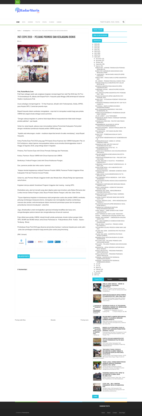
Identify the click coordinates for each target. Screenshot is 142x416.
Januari (98, 271)
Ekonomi (30, 22)
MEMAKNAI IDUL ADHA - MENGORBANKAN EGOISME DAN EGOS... (108, 191)
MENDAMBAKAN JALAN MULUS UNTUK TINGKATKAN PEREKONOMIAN (107, 125)
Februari (98, 269)
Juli (97, 264)
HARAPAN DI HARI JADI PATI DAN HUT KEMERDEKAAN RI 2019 (107, 145)
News (23, 22)
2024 (95, 48)
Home (18, 22)
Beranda (53, 320)
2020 (95, 55)
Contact (115, 412)
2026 (95, 44)
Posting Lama (84, 320)
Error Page (122, 412)
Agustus (98, 66)
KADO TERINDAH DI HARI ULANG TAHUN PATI (109, 214)
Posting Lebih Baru (20, 320)
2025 (95, 46)
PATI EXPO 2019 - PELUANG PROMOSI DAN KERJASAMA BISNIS (108, 241)
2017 (95, 275)
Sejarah (51, 22)
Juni (97, 265)
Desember (99, 58)
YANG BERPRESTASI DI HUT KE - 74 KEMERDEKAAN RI (106, 148)
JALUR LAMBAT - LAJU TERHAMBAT (106, 116)
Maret (97, 267)
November (99, 60)
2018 (95, 273)
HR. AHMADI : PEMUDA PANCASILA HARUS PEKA (110, 81)
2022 (95, 51)
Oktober (98, 62)
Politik (37, 22)
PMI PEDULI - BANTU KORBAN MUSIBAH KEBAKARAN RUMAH (107, 106)
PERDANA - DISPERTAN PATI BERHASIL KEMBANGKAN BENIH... (107, 258)
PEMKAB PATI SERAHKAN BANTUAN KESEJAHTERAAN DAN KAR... (106, 208)
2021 (95, 53)
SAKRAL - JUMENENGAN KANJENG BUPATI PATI (110, 215)
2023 (95, 49)
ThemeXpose (25, 412)
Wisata (44, 22)
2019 (95, 57)
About (108, 412)
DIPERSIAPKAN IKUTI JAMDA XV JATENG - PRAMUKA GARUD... (108, 141)
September (99, 64)
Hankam (59, 22)
